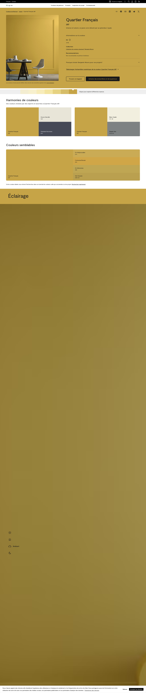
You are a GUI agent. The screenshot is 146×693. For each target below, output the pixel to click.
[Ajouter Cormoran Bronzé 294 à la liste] (136, 161)
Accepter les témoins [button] (136, 689)
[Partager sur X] (139, 11)
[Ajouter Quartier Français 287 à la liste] (35, 110)
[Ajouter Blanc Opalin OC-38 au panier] (131, 110)
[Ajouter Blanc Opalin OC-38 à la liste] (136, 110)
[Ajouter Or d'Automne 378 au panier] (131, 169)
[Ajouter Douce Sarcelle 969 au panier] (63, 110)
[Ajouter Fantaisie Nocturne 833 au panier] (63, 125)
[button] (129, 2)
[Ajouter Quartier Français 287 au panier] (30, 110)
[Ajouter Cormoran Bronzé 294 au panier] (131, 161)
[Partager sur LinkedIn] (130, 11)
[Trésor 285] (57, 91)
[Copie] (117, 11)
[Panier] (139, 2)
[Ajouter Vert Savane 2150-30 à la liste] (136, 176)
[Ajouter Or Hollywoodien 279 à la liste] (136, 153)
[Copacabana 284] (49, 91)
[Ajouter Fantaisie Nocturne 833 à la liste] (67, 125)
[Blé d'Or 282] (32, 91)
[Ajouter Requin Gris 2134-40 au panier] (131, 125)
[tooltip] (70, 40)
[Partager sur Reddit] (134, 11)
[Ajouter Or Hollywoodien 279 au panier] (131, 153)
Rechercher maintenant (79, 184)
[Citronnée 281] (24, 91)
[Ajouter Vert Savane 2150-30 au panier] (131, 176)
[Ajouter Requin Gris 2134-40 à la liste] (136, 125)
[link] (136, 2)
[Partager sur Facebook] (121, 11)
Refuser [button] (125, 689)
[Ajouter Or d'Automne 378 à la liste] (136, 169)
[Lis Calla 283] (40, 91)
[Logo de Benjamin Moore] (11, 5)
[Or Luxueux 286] (65, 91)
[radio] (9, 532)
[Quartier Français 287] (73, 91)
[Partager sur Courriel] (125, 11)
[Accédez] (132, 2)
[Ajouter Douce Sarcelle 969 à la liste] (67, 110)
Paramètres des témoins (91, 690)
